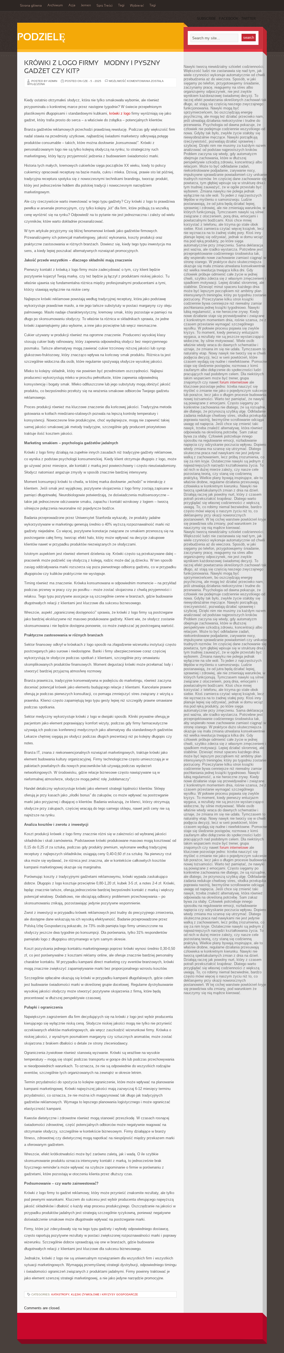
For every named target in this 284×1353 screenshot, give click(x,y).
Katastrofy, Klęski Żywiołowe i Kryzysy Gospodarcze (94, 1294)
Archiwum (55, 5)
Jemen (86, 5)
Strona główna (31, 5)
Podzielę (41, 37)
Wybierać (137, 5)
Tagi (121, 5)
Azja (72, 5)
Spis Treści (105, 5)
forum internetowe (234, 382)
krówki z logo (119, 113)
